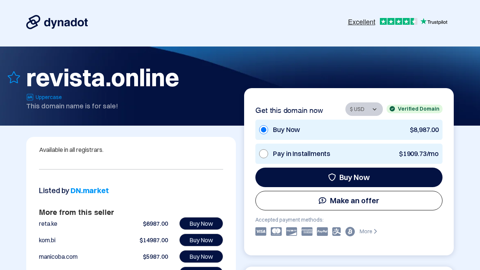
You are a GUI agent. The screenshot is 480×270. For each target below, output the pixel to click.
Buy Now (354, 177)
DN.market (89, 190)
